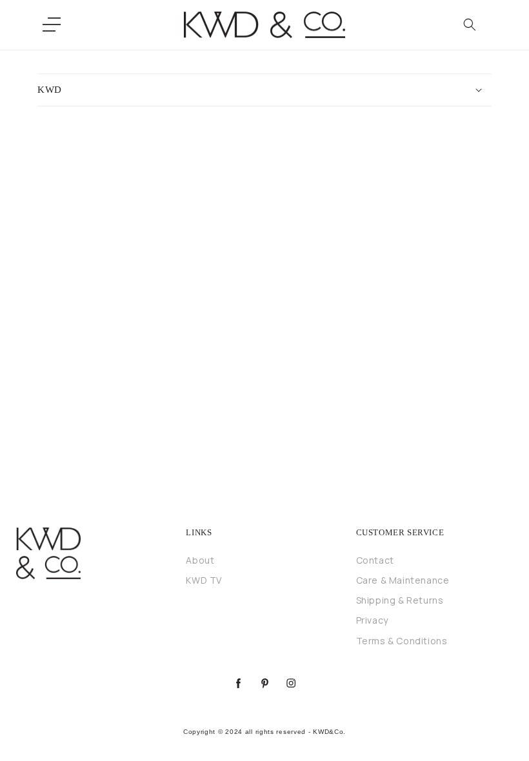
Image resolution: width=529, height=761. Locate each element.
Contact (375, 560)
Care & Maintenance (403, 580)
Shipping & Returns (400, 600)
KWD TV (204, 580)
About (200, 560)
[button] (51, 24)
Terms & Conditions (402, 641)
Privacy (372, 620)
